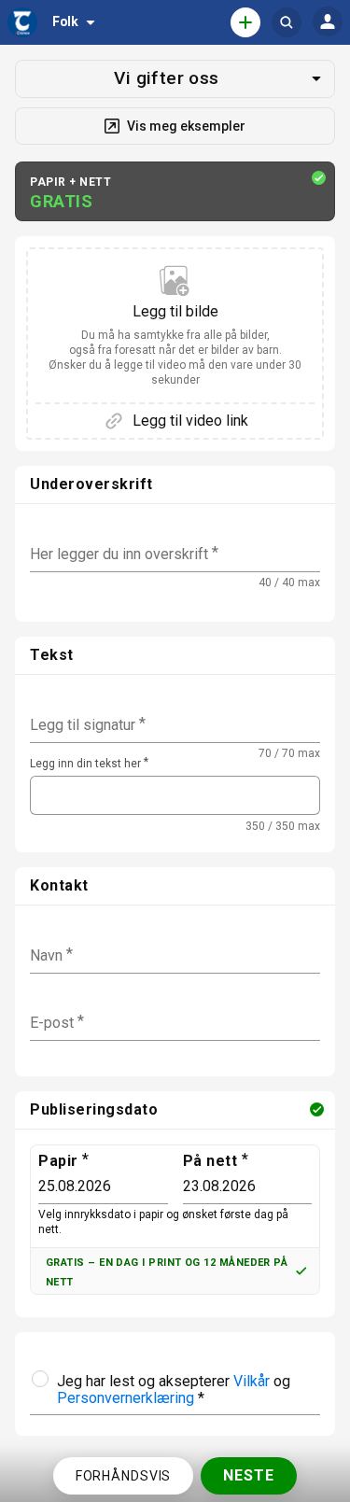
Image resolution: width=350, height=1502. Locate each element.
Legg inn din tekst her (85, 763)
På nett (210, 1161)
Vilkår (251, 1381)
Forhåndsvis (124, 1475)
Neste (248, 1475)
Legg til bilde (175, 344)
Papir (58, 1161)
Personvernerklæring (125, 1398)
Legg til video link (190, 420)
